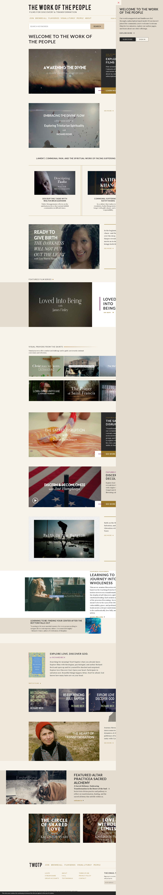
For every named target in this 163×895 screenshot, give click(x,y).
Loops (47, 873)
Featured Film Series (40, 279)
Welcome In (78, 800)
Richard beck (58, 657)
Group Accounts (52, 878)
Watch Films (34, 683)
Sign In (114, 18)
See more (108, 111)
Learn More (112, 91)
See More (110, 454)
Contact (82, 878)
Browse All (41, 18)
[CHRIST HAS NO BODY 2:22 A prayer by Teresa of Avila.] (46, 366)
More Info (57, 893)
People (80, 18)
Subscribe (128, 39)
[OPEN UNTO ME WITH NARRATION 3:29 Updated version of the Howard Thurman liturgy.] (46, 390)
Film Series (53, 18)
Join (31, 18)
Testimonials (67, 878)
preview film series (96, 617)
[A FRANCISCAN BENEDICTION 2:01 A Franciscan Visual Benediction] (81, 366)
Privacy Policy (85, 875)
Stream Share (50, 875)
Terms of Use (84, 873)
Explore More (126, 33)
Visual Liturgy (68, 18)
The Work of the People (35, 865)
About (88, 18)
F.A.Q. (64, 875)
